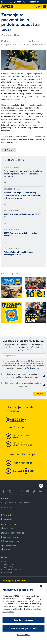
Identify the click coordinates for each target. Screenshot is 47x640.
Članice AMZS (9, 567)
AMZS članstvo (9, 564)
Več (5, 182)
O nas (4, 557)
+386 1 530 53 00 (11, 541)
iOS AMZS (8, 550)
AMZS (6, 561)
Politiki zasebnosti (33, 368)
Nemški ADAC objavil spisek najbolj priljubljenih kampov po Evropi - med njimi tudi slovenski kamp (22, 195)
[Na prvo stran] (10, 6)
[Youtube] (28, 491)
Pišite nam (8, 572)
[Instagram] (21, 491)
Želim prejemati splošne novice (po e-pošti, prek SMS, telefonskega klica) (23, 375)
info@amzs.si (6, 507)
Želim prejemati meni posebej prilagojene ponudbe (23, 384)
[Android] (40, 491)
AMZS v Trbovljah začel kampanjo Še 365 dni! (22, 215)
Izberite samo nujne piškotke (24, 628)
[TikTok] (34, 491)
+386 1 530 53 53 (17, 533)
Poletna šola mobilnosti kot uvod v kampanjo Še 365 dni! (19, 253)
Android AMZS (10, 545)
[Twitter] (10, 491)
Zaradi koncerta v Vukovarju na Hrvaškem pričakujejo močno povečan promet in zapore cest (23, 174)
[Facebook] (3, 491)
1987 (14, 529)
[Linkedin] (15, 491)
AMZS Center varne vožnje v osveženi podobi (21, 234)
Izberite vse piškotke (23, 619)
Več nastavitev (23, 634)
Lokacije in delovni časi (13, 569)
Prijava (40, 394)
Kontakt (5, 498)
